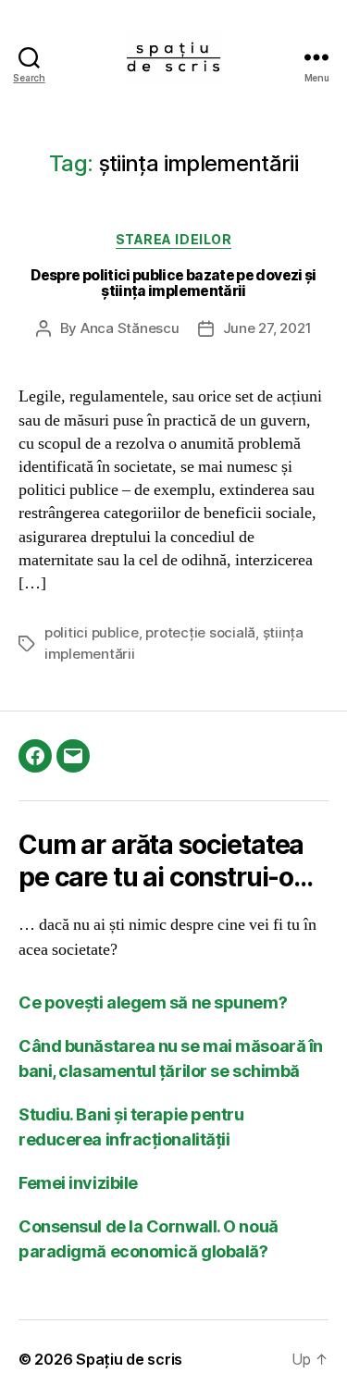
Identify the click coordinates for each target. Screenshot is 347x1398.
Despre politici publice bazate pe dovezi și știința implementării (173, 283)
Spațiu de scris (129, 1359)
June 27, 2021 (267, 328)
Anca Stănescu (130, 328)
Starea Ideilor (173, 239)
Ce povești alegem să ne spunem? (153, 1002)
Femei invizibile (78, 1183)
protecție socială (200, 632)
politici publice (91, 632)
